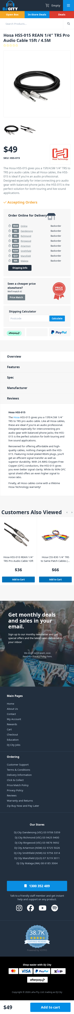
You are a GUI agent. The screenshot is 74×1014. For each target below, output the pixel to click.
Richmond (26, 235)
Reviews (13, 398)
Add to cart (50, 1007)
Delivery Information (19, 775)
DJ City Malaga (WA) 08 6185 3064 (37, 863)
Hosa (16, 417)
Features (13, 367)
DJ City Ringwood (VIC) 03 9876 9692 (37, 842)
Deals (61, 14)
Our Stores (37, 824)
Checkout (12, 734)
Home (10, 703)
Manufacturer (17, 388)
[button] (67, 512)
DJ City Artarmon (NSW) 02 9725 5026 (37, 847)
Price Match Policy (18, 785)
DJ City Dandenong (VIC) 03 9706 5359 (37, 832)
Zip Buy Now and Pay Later (23, 805)
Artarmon (26, 245)
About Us (12, 708)
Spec (10, 377)
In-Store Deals (37, 14)
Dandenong (27, 231)
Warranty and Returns (20, 800)
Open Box (12, 14)
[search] (31, 23)
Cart (9, 729)
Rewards (12, 724)
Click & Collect (15, 780)
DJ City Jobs (13, 744)
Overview (14, 356)
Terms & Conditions (18, 769)
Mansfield (26, 255)
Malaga (24, 260)
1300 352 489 (39, 886)
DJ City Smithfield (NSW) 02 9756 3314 (37, 853)
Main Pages (15, 696)
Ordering (13, 757)
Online (24, 226)
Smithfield (26, 250)
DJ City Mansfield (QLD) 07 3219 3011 (37, 858)
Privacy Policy (39, 656)
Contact (11, 714)
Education (13, 739)
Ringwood (26, 240)
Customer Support (18, 764)
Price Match (16, 297)
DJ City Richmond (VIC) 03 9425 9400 (37, 837)
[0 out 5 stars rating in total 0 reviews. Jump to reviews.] (37, 45)
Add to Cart (18, 579)
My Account (14, 719)
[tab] (37, 356)
